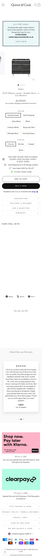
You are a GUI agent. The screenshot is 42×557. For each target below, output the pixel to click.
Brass (21, 150)
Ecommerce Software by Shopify (21, 555)
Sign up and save (20, 523)
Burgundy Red (29, 127)
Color (21, 111)
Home (20, 89)
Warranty (21, 213)
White (27, 121)
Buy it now (21, 186)
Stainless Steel (13, 115)
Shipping (18, 103)
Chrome (11, 144)
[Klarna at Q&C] (21, 443)
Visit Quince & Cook (20, 506)
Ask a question (20, 208)
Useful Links (20, 517)
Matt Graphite (29, 115)
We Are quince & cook (20, 528)
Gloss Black (16, 121)
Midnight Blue (12, 133)
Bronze (21, 144)
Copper (31, 144)
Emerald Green (29, 133)
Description (21, 198)
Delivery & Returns (21, 203)
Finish (21, 140)
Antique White (13, 127)
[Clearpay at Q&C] (21, 479)
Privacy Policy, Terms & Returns (20, 512)
